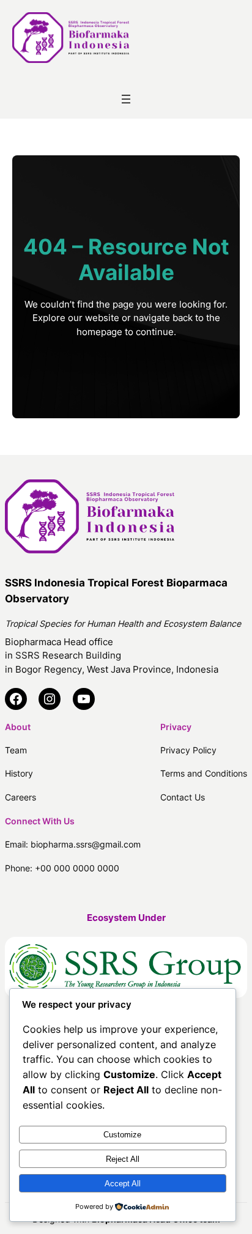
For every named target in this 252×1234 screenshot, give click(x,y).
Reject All (122, 1159)
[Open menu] (126, 99)
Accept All (123, 1183)
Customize (122, 1134)
